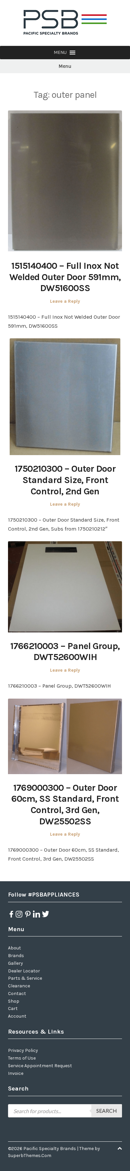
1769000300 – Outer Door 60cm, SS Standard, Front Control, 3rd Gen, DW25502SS (65, 804)
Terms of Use (22, 1058)
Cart (13, 1008)
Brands (16, 955)
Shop (13, 1001)
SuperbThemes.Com (29, 1155)
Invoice (15, 1073)
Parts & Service (25, 978)
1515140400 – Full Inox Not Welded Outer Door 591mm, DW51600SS (65, 276)
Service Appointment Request (40, 1066)
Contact (17, 993)
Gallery (15, 963)
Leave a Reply (65, 301)
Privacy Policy (23, 1050)
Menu (65, 66)
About (14, 948)
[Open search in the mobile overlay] (65, 1110)
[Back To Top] (119, 1148)
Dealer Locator (24, 971)
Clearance (19, 986)
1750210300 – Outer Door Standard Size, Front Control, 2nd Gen (65, 479)
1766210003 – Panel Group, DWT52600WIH (65, 651)
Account (17, 1016)
